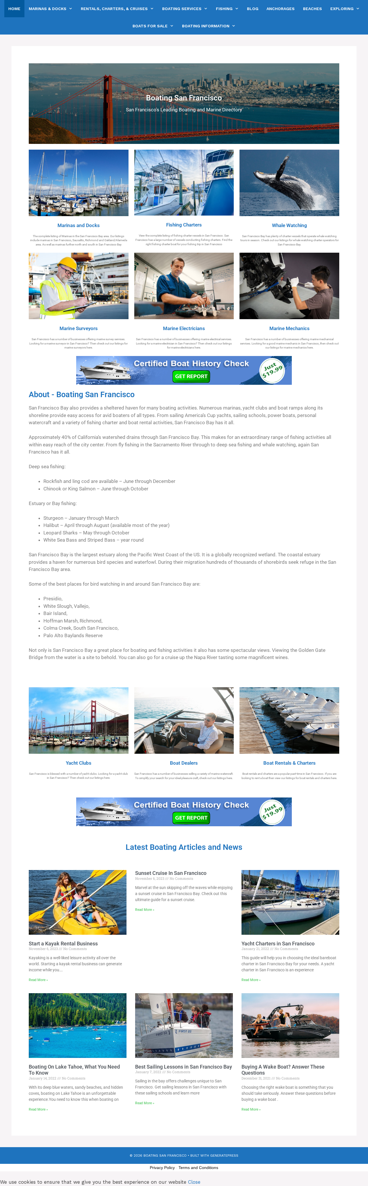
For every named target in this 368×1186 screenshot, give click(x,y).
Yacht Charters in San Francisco (278, 944)
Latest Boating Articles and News (184, 847)
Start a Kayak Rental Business (63, 944)
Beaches (312, 8)
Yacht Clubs (78, 763)
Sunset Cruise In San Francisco (170, 873)
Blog (252, 8)
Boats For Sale (150, 26)
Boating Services (182, 8)
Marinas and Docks (78, 225)
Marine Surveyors (79, 328)
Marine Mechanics (289, 328)
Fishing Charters (184, 225)
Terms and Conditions (198, 1167)
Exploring (342, 8)
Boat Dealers (184, 763)
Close (194, 1182)
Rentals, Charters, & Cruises (114, 8)
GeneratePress (224, 1155)
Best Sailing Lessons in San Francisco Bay (183, 1067)
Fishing (224, 8)
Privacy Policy (162, 1167)
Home (14, 8)
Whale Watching (289, 225)
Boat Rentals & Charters (289, 763)
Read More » (38, 980)
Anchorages (281, 8)
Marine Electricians (184, 328)
